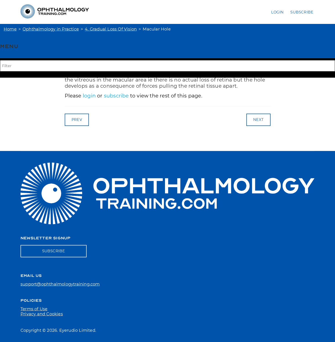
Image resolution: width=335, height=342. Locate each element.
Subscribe (301, 12)
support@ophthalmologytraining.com (60, 284)
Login (277, 12)
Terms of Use (34, 308)
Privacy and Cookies (42, 313)
